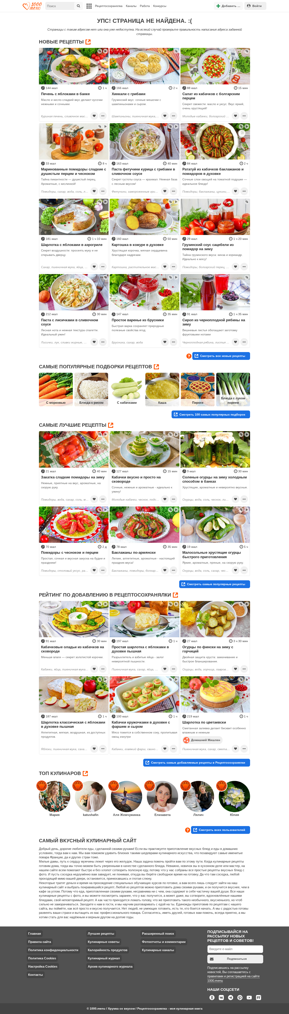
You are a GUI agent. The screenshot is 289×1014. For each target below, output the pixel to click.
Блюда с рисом (91, 402)
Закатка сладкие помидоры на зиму (73, 477)
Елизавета (162, 815)
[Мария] (54, 796)
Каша (162, 402)
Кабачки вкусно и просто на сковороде (136, 479)
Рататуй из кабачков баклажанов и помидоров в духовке (213, 171)
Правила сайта (39, 942)
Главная (34, 933)
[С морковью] (56, 389)
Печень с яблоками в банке (65, 94)
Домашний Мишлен (205, 739)
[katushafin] (90, 796)
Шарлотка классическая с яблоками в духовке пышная (73, 724)
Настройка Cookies (42, 966)
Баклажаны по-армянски (134, 552)
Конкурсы (159, 6)
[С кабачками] (127, 389)
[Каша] (162, 389)
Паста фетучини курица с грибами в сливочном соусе (143, 171)
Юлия (234, 815)
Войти (257, 6)
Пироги (197, 402)
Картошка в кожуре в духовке (138, 245)
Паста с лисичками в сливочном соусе (69, 322)
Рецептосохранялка (108, 6)
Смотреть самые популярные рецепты (216, 584)
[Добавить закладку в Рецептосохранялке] (94, 116)
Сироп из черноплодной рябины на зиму (213, 322)
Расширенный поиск (158, 933)
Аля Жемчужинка (126, 815)
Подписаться (237, 958)
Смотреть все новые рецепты (222, 356)
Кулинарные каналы (158, 950)
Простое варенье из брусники (138, 320)
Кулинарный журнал (104, 958)
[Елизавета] (162, 796)
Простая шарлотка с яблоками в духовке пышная (140, 649)
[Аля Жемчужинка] (126, 796)
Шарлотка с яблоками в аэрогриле (71, 245)
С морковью (56, 402)
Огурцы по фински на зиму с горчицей (207, 649)
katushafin (90, 815)
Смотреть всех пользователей (222, 830)
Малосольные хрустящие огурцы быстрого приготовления (211, 555)
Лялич (198, 815)
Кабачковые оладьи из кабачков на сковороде (72, 649)
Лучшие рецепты (101, 933)
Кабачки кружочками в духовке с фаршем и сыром (141, 724)
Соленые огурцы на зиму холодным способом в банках (214, 479)
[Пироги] (198, 389)
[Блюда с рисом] (91, 389)
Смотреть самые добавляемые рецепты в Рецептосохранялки (198, 762)
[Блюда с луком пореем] (233, 389)
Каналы (131, 6)
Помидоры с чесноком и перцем (69, 552)
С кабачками (127, 402)
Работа (145, 6)
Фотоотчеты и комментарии (164, 942)
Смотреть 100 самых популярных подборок (212, 414)
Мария (55, 815)
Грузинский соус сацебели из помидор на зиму (208, 247)
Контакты (35, 974)
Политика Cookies (42, 958)
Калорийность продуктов (107, 950)
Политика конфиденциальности (53, 950)
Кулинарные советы (104, 942)
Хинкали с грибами (128, 94)
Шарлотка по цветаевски (204, 722)
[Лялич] (198, 796)
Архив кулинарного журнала (110, 966)
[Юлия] (234, 796)
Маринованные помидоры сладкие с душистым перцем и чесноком (73, 171)
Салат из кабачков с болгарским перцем (211, 96)
